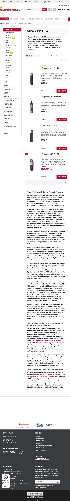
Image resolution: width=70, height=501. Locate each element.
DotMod (7, 50)
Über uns (38, 436)
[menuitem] (36, 9)
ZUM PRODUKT (62, 91)
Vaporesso (8, 45)
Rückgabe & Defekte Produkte (44, 445)
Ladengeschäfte (8, 469)
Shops (6, 133)
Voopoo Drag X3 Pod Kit (50, 125)
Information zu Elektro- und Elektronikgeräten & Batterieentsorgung (16, 484)
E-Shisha (7, 58)
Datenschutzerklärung (10, 476)
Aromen (6, 97)
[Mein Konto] (54, 9)
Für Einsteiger (9, 33)
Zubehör (6, 119)
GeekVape (8, 38)
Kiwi (6, 70)
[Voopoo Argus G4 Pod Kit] (31, 79)
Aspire (7, 35)
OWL (6, 75)
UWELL (7, 43)
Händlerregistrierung (41, 450)
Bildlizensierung (8, 488)
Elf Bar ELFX (9, 55)
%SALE (6, 122)
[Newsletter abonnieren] (57, 482)
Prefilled (7, 89)
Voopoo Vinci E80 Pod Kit (50, 154)
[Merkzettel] (50, 9)
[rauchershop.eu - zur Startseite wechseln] (10, 8)
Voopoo (7, 48)
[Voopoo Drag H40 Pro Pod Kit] (31, 107)
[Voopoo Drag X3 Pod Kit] (31, 136)
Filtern (29, 56)
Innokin (7, 63)
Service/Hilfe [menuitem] (64, 5)
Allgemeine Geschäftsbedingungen (13, 471)
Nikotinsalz (8, 104)
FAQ (5, 130)
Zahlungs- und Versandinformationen (14, 474)
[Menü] (9, 475)
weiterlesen (31, 50)
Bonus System (40, 448)
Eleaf (7, 53)
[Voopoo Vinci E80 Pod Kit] (31, 165)
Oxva (6, 40)
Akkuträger (8, 111)
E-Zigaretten (8, 30)
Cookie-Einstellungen (9, 478)
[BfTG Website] (40, 425)
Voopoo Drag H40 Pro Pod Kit (51, 97)
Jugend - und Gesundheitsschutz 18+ (14, 481)
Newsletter (39, 443)
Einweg (6, 86)
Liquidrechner (40, 438)
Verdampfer (8, 108)
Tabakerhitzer (8, 115)
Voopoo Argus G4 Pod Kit (50, 68)
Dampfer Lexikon (40, 441)
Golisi (7, 60)
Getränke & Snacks (10, 126)
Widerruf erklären (35, 494)
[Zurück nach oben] (24, 424)
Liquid (6, 93)
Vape (5, 82)
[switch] (5, 486)
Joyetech (8, 65)
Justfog (7, 68)
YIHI (6, 78)
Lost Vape (8, 73)
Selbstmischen (9, 100)
